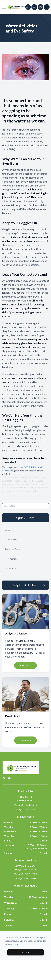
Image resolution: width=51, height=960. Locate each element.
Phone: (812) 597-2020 (25, 874)
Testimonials (11, 558)
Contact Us (10, 568)
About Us (9, 530)
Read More (25, 665)
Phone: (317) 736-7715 (25, 805)
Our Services (11, 539)
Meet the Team (12, 549)
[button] (4, 7)
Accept (25, 952)
